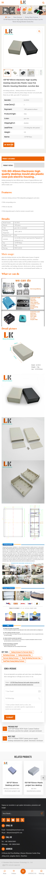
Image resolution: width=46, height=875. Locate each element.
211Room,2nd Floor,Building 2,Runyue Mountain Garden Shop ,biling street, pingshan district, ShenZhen (21, 854)
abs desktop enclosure (9, 655)
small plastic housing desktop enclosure (13, 661)
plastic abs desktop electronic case (31, 658)
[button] (43, 777)
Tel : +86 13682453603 (9, 841)
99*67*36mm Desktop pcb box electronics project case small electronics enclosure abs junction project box (12, 784)
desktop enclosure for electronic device (21, 652)
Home (8, 17)
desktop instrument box (24, 655)
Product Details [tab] (8, 165)
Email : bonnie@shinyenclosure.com (13, 830)
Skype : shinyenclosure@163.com (12, 832)
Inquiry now (10, 145)
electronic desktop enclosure (11, 658)
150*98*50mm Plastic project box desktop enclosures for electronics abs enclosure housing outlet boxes (34, 784)
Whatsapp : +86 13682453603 (11, 844)
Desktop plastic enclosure (31, 17)
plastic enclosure (17, 17)
